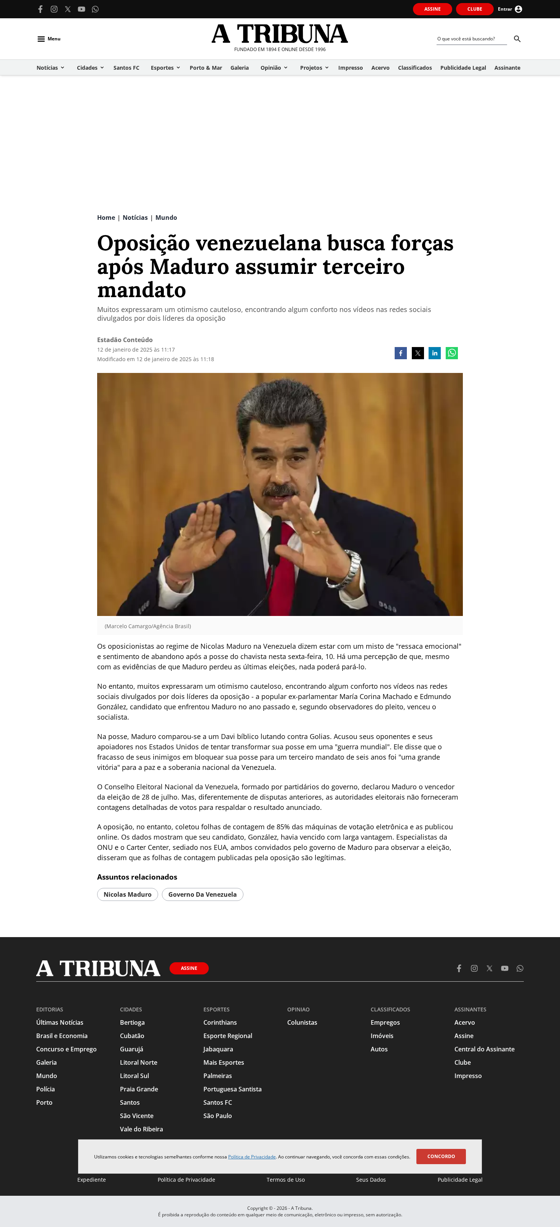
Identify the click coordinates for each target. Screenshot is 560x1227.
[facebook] (401, 354)
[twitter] (418, 354)
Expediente (91, 1179)
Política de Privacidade (252, 1156)
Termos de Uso (286, 1179)
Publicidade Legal (460, 1179)
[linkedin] (435, 354)
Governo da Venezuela (202, 894)
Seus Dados (371, 1179)
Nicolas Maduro (128, 894)
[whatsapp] (452, 354)
